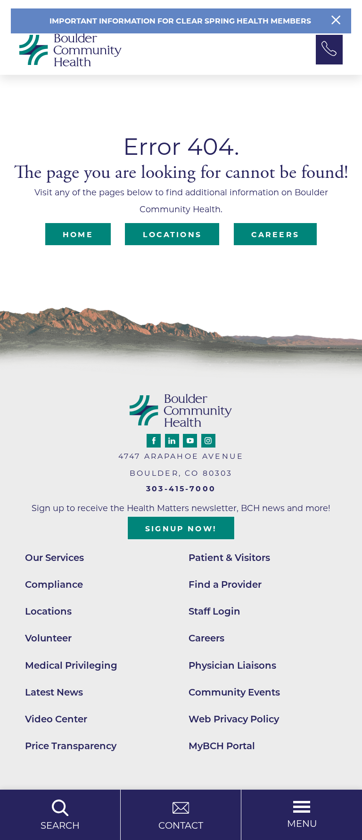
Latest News (54, 692)
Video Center (56, 719)
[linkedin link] (172, 441)
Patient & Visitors (229, 557)
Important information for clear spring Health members (181, 20)
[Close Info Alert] (336, 21)
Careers (275, 234)
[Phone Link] (329, 49)
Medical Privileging (71, 665)
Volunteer (48, 638)
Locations (172, 234)
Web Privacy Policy (234, 719)
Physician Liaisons (232, 665)
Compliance (54, 584)
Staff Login (214, 611)
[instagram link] (208, 441)
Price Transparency (70, 746)
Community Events (234, 692)
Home (78, 234)
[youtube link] (190, 441)
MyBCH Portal (222, 746)
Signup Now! (181, 528)
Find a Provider (225, 584)
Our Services (54, 557)
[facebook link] (154, 441)
